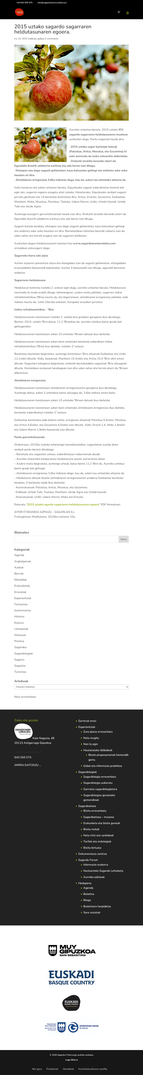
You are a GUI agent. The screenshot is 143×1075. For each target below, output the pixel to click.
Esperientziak (22, 598)
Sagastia (19, 666)
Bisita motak (91, 829)
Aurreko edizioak (94, 877)
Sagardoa (20, 647)
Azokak (19, 567)
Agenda (19, 555)
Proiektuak (52, 1069)
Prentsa (19, 641)
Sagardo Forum (88, 860)
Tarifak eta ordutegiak (97, 841)
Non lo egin (90, 744)
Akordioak (68, 1069)
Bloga (87, 900)
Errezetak (20, 592)
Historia (19, 616)
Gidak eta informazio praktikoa (102, 766)
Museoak (20, 635)
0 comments (51, 38)
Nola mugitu (91, 738)
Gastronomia (22, 610)
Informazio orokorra (95, 865)
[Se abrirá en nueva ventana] (41, 765)
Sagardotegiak (23, 653)
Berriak (19, 574)
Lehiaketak (21, 629)
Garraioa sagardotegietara (100, 789)
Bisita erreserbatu (94, 811)
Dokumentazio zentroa (92, 854)
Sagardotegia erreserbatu (99, 777)
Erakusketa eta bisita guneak (101, 823)
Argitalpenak (22, 561)
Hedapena (84, 883)
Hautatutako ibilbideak (97, 750)
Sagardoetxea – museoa (98, 817)
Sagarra (19, 660)
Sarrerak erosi (87, 721)
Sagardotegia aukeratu (97, 783)
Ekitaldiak (20, 580)
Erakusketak (22, 586)
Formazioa (21, 604)
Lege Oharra (71, 1059)
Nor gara (37, 1069)
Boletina (88, 894)
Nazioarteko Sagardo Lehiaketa (103, 871)
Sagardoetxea (87, 806)
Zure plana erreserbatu (98, 732)
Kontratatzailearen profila (92, 1069)
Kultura (19, 623)
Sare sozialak (91, 912)
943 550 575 (22, 757)
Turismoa (20, 672)
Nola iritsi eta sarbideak (98, 835)
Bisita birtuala (92, 848)
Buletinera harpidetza (97, 906)
